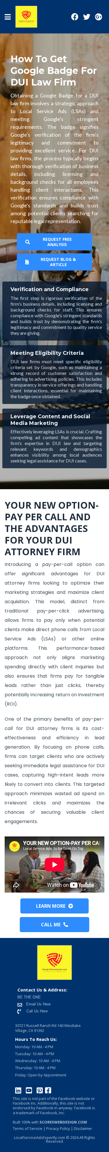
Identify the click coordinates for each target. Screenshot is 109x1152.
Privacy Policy (58, 1128)
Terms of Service (27, 1128)
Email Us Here (38, 1004)
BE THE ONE (29, 997)
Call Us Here (37, 1011)
